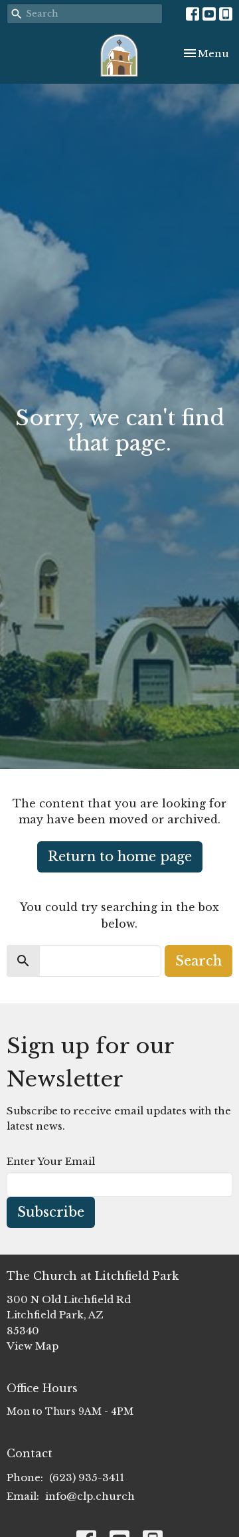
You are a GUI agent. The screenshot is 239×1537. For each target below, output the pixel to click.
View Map (32, 1346)
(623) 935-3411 (86, 1477)
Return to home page (120, 857)
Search (198, 961)
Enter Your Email (51, 1161)
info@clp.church (90, 1496)
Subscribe (50, 1212)
